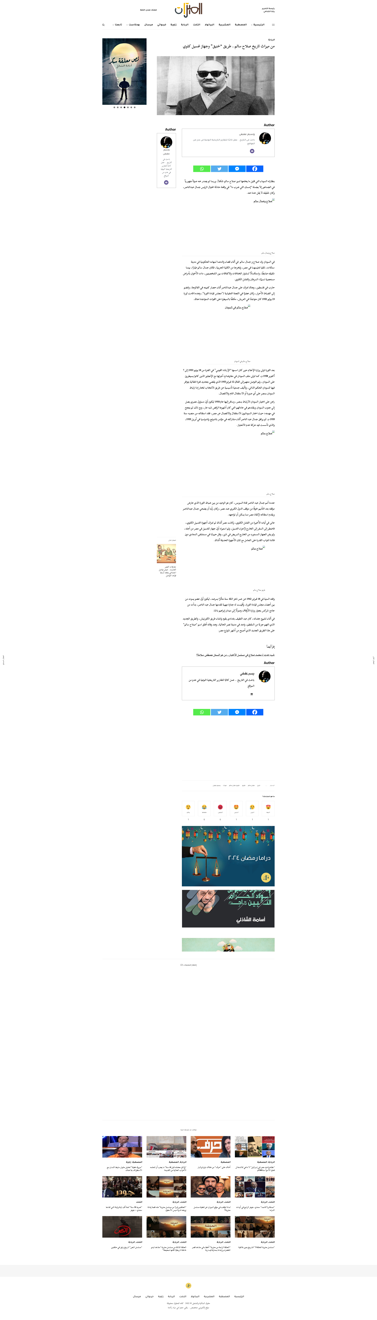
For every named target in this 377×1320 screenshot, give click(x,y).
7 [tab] (114, 107)
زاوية (128, 1162)
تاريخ (258, 785)
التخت (271, 1202)
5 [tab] (121, 107)
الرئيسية (239, 1296)
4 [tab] (124, 107)
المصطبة (262, 1162)
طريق (243, 785)
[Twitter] (219, 169)
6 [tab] (118, 107)
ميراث (225, 785)
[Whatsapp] (201, 169)
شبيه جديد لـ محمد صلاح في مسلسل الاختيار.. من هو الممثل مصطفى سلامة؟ (235, 655)
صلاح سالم (251, 785)
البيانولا (195, 1296)
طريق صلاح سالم (234, 785)
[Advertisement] (228, 748)
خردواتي (149, 1296)
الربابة (271, 40)
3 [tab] (128, 107)
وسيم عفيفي (247, 134)
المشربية (209, 1296)
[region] (228, 921)
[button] (228, 921)
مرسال (137, 1296)
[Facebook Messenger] (237, 169)
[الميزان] (188, 10)
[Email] (252, 151)
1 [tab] (134, 107)
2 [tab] (131, 107)
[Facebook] (254, 169)
